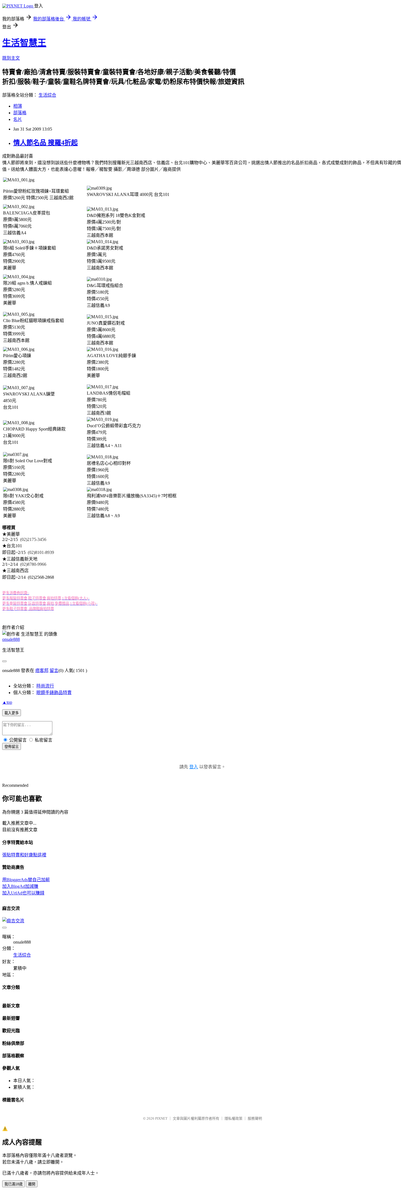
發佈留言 (11, 747)
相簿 (17, 106)
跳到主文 (11, 58)
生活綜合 (47, 95)
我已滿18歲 (13, 1184)
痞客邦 (41, 670)
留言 (54, 670)
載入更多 (11, 713)
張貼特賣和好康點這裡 (24, 855)
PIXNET (161, 1118)
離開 (31, 1184)
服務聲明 (255, 1118)
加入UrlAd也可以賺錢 (23, 893)
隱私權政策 (233, 1118)
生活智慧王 (24, 43)
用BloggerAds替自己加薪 (26, 879)
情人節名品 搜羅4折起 (45, 142)
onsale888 (11, 639)
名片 (17, 119)
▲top (7, 702)
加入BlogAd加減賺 (20, 886)
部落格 (19, 112)
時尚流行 (45, 686)
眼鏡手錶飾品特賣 (54, 692)
